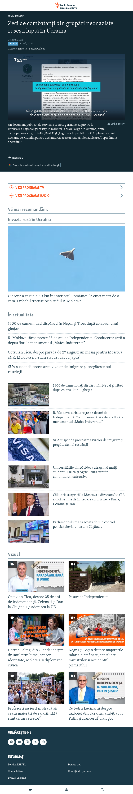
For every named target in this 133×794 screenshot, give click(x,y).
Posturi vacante (17, 778)
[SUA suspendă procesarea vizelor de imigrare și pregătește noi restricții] (28, 449)
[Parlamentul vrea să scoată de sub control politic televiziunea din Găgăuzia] (28, 531)
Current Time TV (18, 48)
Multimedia (16, 16)
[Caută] (102, 789)
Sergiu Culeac (37, 48)
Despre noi (74, 764)
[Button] (15, 159)
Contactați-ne (16, 771)
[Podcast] (66, 789)
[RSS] (35, 742)
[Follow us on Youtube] (19, 742)
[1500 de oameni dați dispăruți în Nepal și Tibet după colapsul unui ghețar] (28, 394)
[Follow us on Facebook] (11, 742)
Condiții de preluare (80, 771)
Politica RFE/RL (17, 764)
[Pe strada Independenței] (97, 576)
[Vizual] (30, 789)
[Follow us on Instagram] (27, 742)
